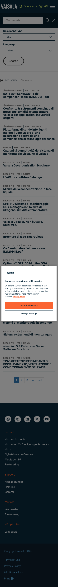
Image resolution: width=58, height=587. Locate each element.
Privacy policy (19, 297)
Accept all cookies (29, 305)
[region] (29, 293)
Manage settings (29, 314)
